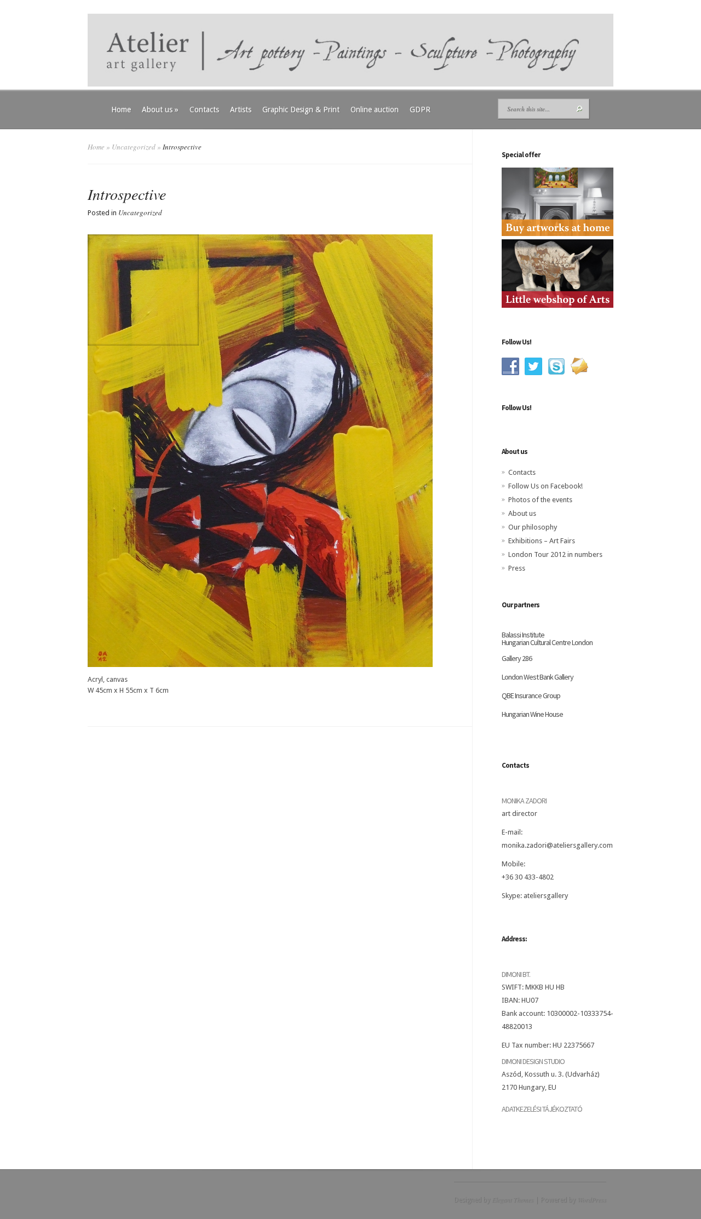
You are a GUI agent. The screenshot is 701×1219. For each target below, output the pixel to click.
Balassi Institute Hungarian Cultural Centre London (547, 638)
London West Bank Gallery (537, 677)
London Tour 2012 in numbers (555, 554)
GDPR (420, 109)
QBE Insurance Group (531, 695)
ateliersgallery (546, 896)
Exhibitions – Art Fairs (541, 541)
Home (121, 109)
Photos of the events (540, 500)
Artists (240, 109)
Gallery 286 (517, 658)
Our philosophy (532, 527)
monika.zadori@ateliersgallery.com (557, 845)
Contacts (204, 109)
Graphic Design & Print (301, 109)
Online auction (374, 109)
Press (516, 568)
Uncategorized (134, 147)
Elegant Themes (512, 1199)
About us (160, 109)
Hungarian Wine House (532, 714)
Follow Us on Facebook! (545, 486)
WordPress (591, 1199)
